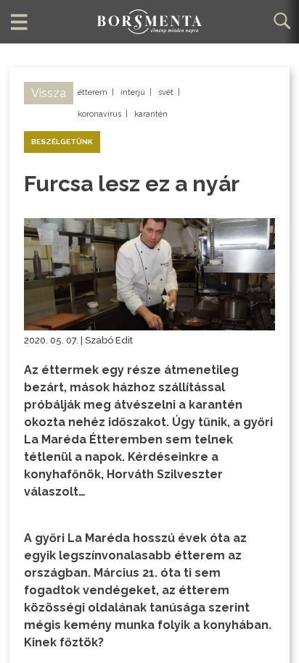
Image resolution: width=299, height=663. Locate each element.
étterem (92, 92)
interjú (132, 92)
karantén (151, 114)
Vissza (48, 93)
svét (165, 92)
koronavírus (99, 114)
